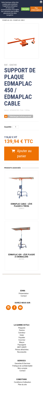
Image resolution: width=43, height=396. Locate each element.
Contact (24, 296)
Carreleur (21, 333)
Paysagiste (22, 345)
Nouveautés (21, 352)
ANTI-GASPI (21, 347)
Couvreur (21, 340)
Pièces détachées (22, 350)
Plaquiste (21, 328)
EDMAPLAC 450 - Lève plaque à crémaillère (21, 256)
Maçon (21, 342)
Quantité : (8, 127)
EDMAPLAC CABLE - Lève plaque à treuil (21, 206)
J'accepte (25, 9)
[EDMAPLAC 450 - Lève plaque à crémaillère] (21, 237)
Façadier (22, 337)
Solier (22, 335)
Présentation (24, 293)
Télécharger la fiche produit (20, 116)
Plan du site (22, 385)
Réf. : (6, 65)
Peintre (22, 330)
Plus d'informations (36, 9)
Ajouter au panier (24, 153)
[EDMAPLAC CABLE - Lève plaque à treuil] (21, 187)
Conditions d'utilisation (22, 382)
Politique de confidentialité (22, 366)
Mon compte (22, 368)
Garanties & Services (22, 363)
